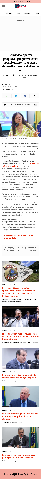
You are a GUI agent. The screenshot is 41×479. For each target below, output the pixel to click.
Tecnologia (8, 13)
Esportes (27, 13)
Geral (18, 13)
